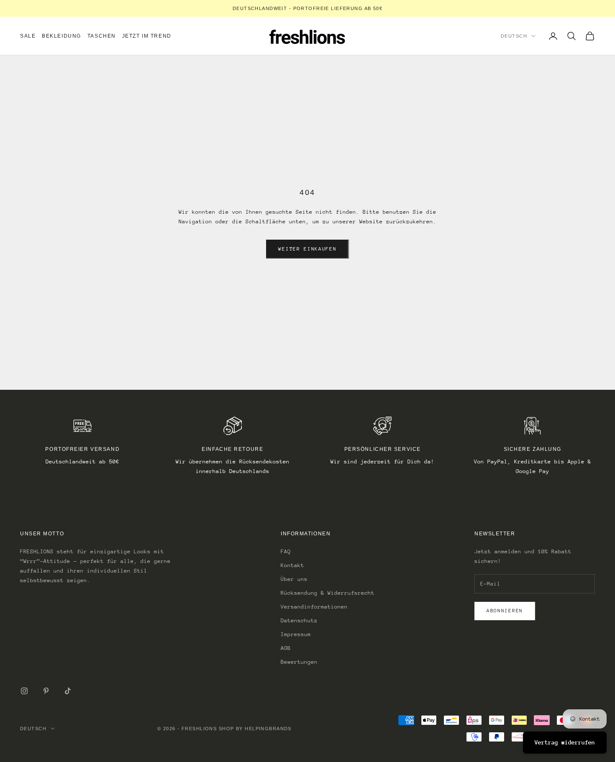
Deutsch (514, 36)
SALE (28, 36)
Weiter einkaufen (307, 249)
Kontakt (292, 565)
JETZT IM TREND (147, 36)
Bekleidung (61, 36)
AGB (286, 648)
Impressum (296, 634)
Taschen (101, 36)
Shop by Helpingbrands (255, 728)
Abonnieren (505, 611)
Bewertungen (299, 662)
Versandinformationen (314, 606)
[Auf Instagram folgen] (24, 691)
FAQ (286, 551)
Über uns (294, 579)
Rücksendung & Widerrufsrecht (327, 593)
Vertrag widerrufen (565, 742)
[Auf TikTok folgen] (68, 691)
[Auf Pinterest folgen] (46, 691)
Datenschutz (299, 620)
